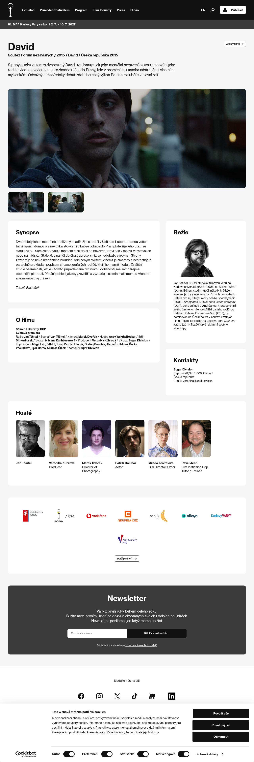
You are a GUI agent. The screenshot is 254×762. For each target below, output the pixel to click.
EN (203, 10)
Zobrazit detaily (207, 754)
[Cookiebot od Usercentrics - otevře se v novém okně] (25, 754)
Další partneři (124, 558)
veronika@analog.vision (198, 380)
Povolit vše (221, 713)
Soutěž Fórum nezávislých (30, 55)
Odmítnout (221, 736)
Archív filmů (233, 43)
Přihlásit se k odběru (156, 633)
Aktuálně (28, 10)
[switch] (107, 754)
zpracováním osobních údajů (141, 645)
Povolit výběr (221, 725)
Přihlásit (237, 10)
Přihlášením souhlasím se (127, 645)
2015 (61, 55)
